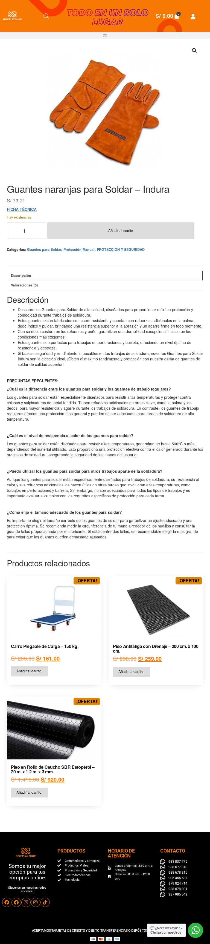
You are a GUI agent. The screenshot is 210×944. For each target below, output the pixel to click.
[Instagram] (26, 902)
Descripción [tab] (21, 275)
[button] (105, 35)
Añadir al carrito (120, 230)
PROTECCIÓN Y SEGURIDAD (121, 249)
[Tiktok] (45, 902)
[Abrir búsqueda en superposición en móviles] (46, 15)
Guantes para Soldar (44, 249)
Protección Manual (79, 249)
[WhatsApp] (195, 930)
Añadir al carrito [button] (28, 670)
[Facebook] (6, 902)
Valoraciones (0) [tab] (24, 285)
